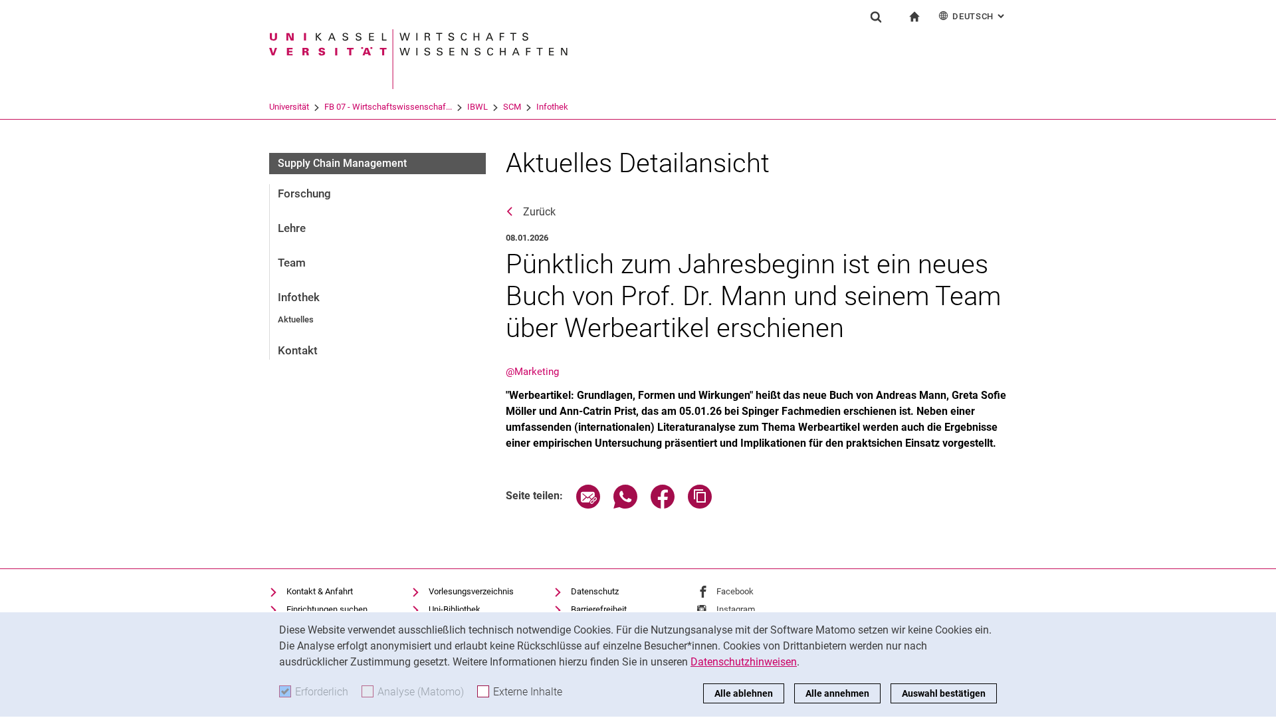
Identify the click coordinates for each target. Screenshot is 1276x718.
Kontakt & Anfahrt (319, 591)
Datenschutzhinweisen (744, 662)
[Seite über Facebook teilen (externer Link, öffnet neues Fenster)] (663, 505)
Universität (289, 107)
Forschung (304, 193)
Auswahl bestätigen (944, 693)
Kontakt (298, 350)
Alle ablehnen (743, 693)
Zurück (539, 211)
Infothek (552, 107)
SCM (512, 107)
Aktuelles (296, 319)
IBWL (477, 107)
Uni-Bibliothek (454, 609)
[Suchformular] (876, 16)
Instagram (735, 609)
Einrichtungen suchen (327, 609)
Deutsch (979, 16)
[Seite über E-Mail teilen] (588, 505)
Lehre (292, 228)
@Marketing (532, 372)
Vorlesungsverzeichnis (471, 591)
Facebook (735, 591)
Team (292, 262)
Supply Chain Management (342, 163)
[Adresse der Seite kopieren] (700, 505)
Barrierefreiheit (599, 609)
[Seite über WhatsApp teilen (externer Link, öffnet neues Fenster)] (625, 505)
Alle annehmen (837, 693)
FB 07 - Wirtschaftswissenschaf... (388, 107)
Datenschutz (595, 591)
